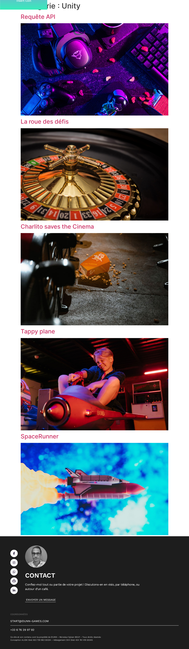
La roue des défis (45, 121)
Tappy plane (38, 331)
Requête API (38, 16)
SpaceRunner (40, 436)
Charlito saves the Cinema (57, 226)
